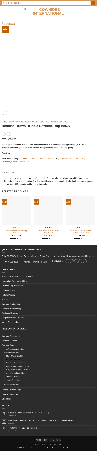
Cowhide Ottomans (69, 256)
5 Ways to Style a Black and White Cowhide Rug (28, 413)
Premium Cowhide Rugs (34, 256)
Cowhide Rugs (22, 122)
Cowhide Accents (53, 256)
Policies (5, 299)
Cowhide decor (87, 256)
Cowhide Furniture (9, 341)
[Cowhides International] (48, 14)
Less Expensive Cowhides (14, 349)
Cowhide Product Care (11, 304)
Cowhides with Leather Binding (17, 366)
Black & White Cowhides (15, 356)
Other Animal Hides (10, 394)
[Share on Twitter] (9, 165)
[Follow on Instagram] (72, 261)
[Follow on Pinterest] (80, 261)
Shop (11, 122)
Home (4, 122)
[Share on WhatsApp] (3, 165)
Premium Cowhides (40, 122)
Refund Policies (8, 295)
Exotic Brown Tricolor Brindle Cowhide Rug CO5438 (80, 232)
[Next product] (4, 134)
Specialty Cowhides (11, 384)
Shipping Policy (8, 290)
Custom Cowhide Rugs (11, 390)
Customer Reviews (10, 313)
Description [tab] (9, 172)
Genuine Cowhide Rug (21, 162)
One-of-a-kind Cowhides (15, 373)
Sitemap (52, 444)
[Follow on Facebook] (67, 261)
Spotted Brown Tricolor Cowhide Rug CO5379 (48, 232)
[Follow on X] (76, 261)
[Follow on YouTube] (85, 261)
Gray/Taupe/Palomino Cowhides (18, 370)
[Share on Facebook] (6, 165)
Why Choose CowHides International (17, 277)
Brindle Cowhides (59, 122)
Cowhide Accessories (11, 336)
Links (59, 444)
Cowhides (6, 162)
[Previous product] (8, 134)
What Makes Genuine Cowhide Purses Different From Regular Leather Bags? (40, 420)
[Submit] (93, 3)
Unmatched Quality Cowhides (14, 281)
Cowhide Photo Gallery (11, 309)
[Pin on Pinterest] (12, 165)
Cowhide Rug (67, 159)
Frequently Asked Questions (13, 318)
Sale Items (6, 399)
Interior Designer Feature (12, 322)
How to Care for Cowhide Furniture (22, 428)
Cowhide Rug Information (12, 286)
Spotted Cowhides (13, 376)
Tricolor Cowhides (13, 380)
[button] (3, 14)
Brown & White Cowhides (15, 363)
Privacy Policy (41, 444)
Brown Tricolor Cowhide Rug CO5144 (16, 232)
